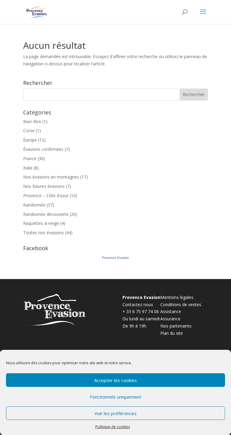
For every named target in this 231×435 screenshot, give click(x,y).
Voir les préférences (115, 413)
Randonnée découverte (46, 214)
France (29, 158)
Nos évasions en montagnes (51, 177)
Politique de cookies (112, 426)
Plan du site (171, 333)
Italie (27, 168)
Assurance (170, 319)
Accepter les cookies (115, 380)
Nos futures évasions (44, 186)
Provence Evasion (115, 257)
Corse (29, 130)
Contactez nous (137, 304)
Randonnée (34, 205)
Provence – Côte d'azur (46, 195)
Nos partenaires (176, 326)
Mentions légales (176, 297)
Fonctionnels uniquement (115, 397)
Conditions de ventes (180, 304)
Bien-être (32, 121)
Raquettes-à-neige (41, 223)
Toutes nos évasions (43, 232)
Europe (30, 140)
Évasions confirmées (43, 149)
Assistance (170, 311)
